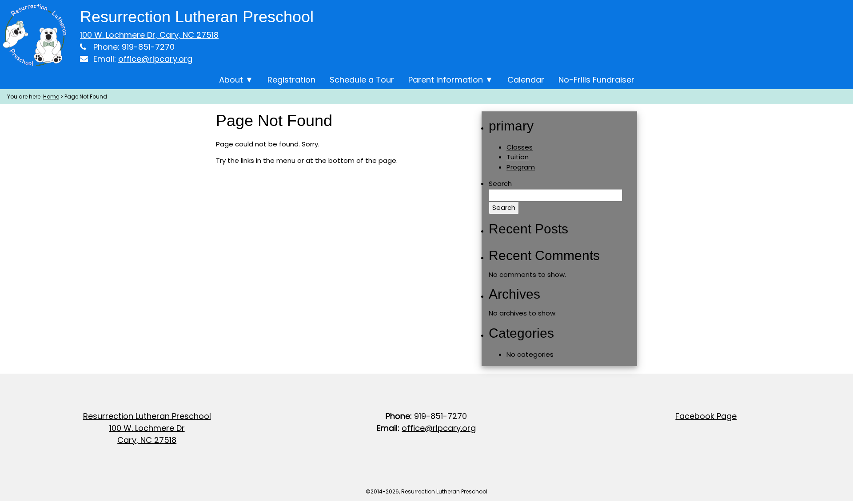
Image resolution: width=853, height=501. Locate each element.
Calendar (525, 79)
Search (500, 183)
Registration (291, 79)
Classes (519, 147)
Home (51, 96)
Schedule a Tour (362, 79)
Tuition (517, 157)
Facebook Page (706, 416)
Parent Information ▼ (450, 79)
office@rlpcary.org (155, 58)
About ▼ (236, 79)
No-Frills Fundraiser (596, 79)
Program (520, 167)
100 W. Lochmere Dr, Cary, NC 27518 (149, 34)
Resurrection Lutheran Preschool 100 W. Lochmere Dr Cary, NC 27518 (147, 428)
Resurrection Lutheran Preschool (197, 17)
